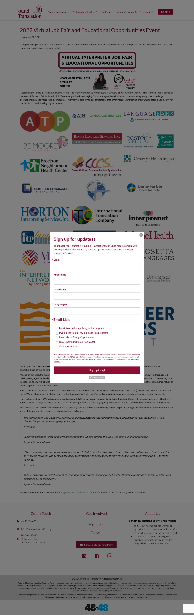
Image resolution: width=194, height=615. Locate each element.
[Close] (141, 235)
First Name (60, 274)
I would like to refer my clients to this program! (83, 332)
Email (57, 260)
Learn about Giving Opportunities (77, 337)
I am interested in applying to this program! (81, 328)
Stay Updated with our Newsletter (77, 342)
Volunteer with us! (68, 346)
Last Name (60, 289)
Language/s (60, 304)
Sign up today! (97, 370)
